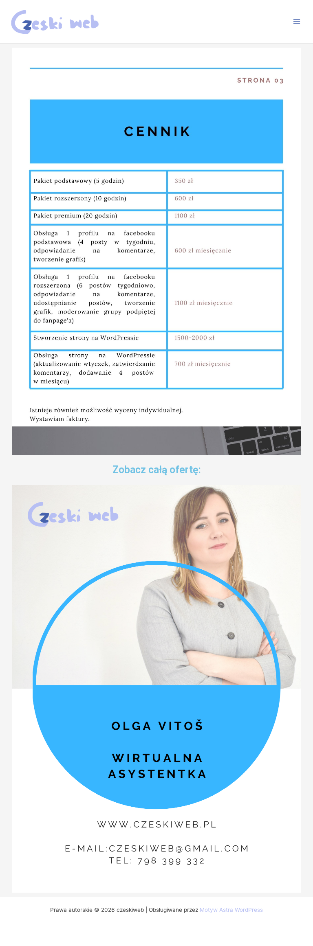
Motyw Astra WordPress (231, 909)
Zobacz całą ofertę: (156, 470)
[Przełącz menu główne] (297, 21)
